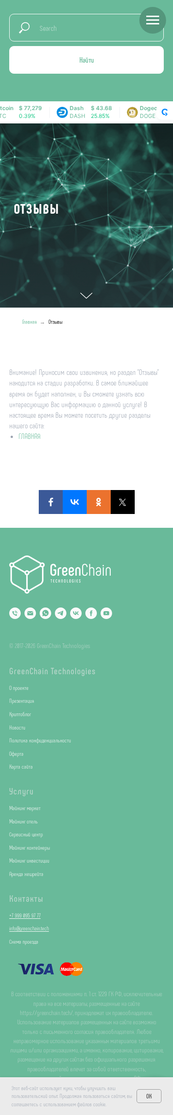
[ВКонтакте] (75, 987)
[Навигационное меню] (152, 20)
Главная (29, 806)
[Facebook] (51, 987)
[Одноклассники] (99, 987)
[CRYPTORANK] (164, 112)
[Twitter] (123, 987)
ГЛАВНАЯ (29, 921)
